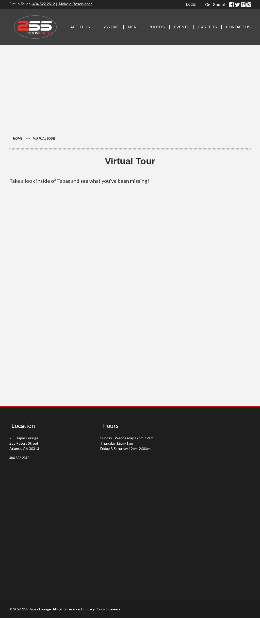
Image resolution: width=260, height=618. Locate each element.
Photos (157, 27)
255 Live (111, 27)
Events (181, 27)
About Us (80, 27)
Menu (133, 27)
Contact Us (238, 27)
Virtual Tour (44, 138)
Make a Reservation (75, 4)
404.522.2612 (43, 4)
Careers (207, 27)
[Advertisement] (130, 91)
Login (191, 4)
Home (17, 138)
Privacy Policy (94, 609)
